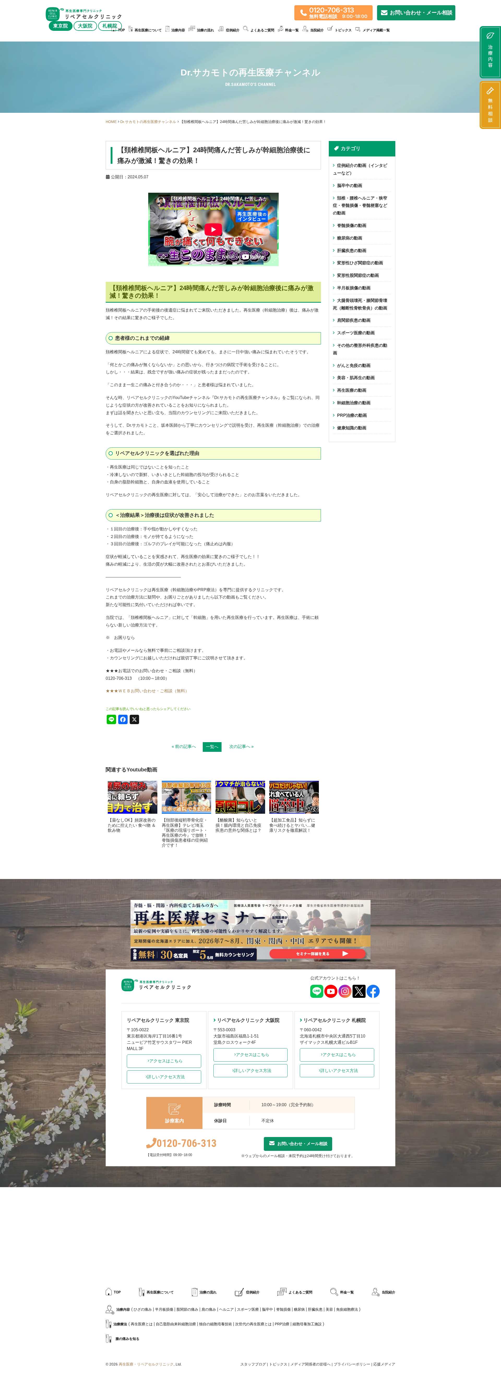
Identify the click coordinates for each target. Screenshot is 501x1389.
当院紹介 (388, 1292)
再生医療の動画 (351, 390)
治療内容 (178, 30)
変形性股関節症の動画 (358, 275)
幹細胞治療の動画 (354, 403)
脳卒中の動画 (349, 185)
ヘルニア (226, 1309)
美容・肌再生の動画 (356, 378)
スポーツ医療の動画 (356, 333)
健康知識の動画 (351, 428)
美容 (329, 1309)
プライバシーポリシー (352, 1364)
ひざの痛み (143, 1309)
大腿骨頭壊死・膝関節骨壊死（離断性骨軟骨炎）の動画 (360, 304)
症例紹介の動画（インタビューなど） (360, 169)
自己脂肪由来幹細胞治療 (176, 1324)
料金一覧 (292, 30)
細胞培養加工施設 (307, 1324)
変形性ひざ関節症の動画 (360, 263)
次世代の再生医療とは (253, 1324)
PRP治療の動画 (352, 415)
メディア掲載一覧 (376, 30)
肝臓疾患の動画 (351, 250)
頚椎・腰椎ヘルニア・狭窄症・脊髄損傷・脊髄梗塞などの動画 (360, 205)
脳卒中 (267, 1309)
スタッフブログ (253, 1364)
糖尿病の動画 (349, 238)
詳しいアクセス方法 (166, 1077)
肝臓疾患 (315, 1309)
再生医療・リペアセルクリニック (146, 1364)
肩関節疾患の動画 (354, 320)
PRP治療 (282, 1324)
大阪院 (85, 25)
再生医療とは (142, 1324)
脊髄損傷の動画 (351, 225)
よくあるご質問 (262, 30)
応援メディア (384, 1364)
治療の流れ (205, 30)
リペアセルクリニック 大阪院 (248, 1020)
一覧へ (212, 747)
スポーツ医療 (248, 1309)
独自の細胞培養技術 (215, 1324)
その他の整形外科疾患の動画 (360, 349)
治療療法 (120, 1324)
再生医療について (148, 30)
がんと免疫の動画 (354, 365)
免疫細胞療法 (347, 1309)
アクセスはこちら (166, 1061)
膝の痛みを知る (127, 1339)
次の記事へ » (241, 746)
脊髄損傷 (283, 1309)
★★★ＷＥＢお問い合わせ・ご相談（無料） (147, 691)
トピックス (343, 30)
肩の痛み (208, 1309)
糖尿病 (299, 1309)
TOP (121, 30)
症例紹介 (233, 30)
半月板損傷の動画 (354, 288)
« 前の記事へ (184, 746)
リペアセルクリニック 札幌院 (334, 1020)
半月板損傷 (164, 1309)
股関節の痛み (187, 1309)
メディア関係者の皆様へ (310, 1364)
